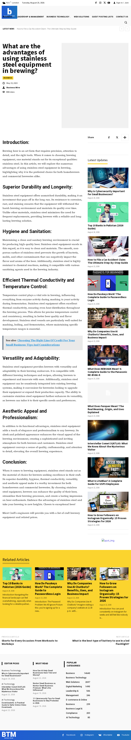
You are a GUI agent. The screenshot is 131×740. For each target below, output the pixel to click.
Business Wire (13, 88)
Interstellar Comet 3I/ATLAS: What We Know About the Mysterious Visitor (108, 446)
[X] (105, 3)
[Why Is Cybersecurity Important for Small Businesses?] (108, 178)
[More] (124, 137)
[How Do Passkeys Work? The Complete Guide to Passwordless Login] (108, 280)
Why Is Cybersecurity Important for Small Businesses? (106, 193)
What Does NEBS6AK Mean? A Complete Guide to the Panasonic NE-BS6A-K (107, 372)
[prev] (122, 29)
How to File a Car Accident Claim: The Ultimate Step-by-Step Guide (108, 261)
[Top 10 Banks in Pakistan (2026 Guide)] (108, 212)
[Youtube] (109, 3)
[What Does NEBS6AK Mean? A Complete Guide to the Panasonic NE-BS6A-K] (108, 355)
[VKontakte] (100, 735)
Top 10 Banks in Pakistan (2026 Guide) (105, 227)
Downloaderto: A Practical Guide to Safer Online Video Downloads (14, 705)
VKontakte (107, 735)
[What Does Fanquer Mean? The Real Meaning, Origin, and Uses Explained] (108, 393)
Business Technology (11, 670)
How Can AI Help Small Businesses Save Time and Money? (44, 672)
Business (8, 78)
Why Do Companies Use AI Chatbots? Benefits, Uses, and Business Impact (106, 334)
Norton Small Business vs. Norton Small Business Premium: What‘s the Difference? (44, 686)
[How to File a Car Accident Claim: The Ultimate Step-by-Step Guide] (108, 246)
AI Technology (8, 684)
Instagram (89, 735)
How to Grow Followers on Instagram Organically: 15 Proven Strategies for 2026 (107, 518)
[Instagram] (100, 3)
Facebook (70, 735)
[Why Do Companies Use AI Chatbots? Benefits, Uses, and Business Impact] (108, 318)
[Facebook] (96, 3)
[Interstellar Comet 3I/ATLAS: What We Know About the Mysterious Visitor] (108, 430)
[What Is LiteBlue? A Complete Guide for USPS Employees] (108, 467)
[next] (127, 29)
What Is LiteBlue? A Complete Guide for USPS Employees (105, 482)
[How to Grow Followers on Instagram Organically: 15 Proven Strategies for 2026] (108, 502)
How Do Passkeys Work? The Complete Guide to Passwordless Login (48, 29)
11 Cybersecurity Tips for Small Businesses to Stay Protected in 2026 (46, 700)
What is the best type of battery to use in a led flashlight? (100, 642)
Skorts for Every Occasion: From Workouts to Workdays (30, 642)
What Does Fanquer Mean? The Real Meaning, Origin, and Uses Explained (106, 409)
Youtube (125, 735)
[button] (125, 22)
